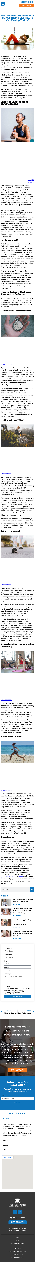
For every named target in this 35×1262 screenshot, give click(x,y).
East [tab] (4, 1149)
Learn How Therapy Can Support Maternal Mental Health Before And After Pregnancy (23, 922)
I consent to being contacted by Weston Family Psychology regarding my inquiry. (17, 990)
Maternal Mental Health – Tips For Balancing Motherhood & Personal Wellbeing (22, 911)
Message (7, 974)
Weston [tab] (6, 1119)
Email (6, 961)
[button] (3, 4)
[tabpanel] (17, 1130)
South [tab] (5, 1145)
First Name (8, 948)
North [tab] (5, 1141)
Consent (7, 986)
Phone (6, 967)
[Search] (32, 889)
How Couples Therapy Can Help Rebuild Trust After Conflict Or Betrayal (23, 933)
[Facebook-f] (15, 1212)
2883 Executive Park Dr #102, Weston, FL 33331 (17, 1229)
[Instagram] (20, 1212)
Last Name (8, 955)
